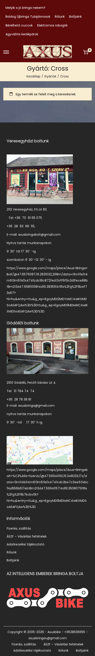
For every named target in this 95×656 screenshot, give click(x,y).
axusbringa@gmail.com (36, 405)
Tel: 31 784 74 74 (20, 391)
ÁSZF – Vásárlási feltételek (27, 536)
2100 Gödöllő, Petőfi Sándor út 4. (31, 382)
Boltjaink (75, 16)
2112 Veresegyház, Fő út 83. (27, 209)
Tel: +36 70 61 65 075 (25, 218)
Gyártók (50, 76)
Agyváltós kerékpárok (22, 34)
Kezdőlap (33, 76)
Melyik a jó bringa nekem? (25, 8)
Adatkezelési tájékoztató (25, 544)
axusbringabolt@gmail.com (39, 234)
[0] (85, 52)
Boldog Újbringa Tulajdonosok (28, 16)
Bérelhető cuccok (19, 25)
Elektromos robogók (52, 25)
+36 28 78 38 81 (21, 399)
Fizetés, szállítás (19, 528)
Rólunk (60, 16)
